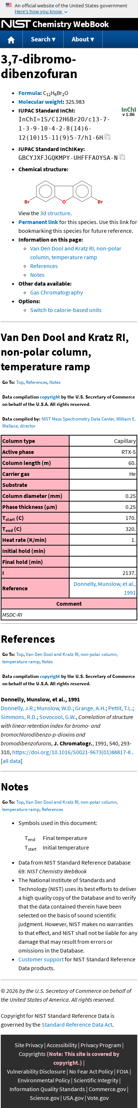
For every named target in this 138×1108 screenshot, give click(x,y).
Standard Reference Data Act (77, 1024)
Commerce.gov (107, 1089)
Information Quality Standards (47, 1089)
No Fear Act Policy (91, 1071)
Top (20, 382)
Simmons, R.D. (19, 716)
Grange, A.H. (90, 708)
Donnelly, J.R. (17, 708)
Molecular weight (40, 101)
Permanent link (38, 221)
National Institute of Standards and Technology (16, 24)
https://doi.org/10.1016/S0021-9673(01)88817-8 (71, 752)
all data (12, 760)
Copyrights (32, 1053)
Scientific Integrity (96, 1080)
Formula (29, 92)
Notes (37, 274)
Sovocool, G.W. (57, 716)
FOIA (122, 1071)
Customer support (41, 959)
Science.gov (44, 1097)
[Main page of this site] (11, 39)
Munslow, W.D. (54, 708)
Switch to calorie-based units (66, 309)
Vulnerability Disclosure (36, 1071)
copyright (50, 397)
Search (40, 39)
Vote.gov (98, 1097)
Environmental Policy (44, 1080)
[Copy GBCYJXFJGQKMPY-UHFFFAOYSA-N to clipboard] (122, 159)
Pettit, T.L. (120, 708)
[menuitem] (11, 39)
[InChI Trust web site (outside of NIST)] (128, 115)
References (44, 265)
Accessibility (62, 1045)
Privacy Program (101, 1045)
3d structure (55, 213)
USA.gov (73, 1097)
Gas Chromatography (56, 292)
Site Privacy (29, 1045)
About (80, 39)
